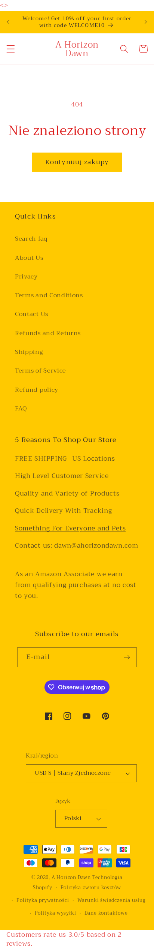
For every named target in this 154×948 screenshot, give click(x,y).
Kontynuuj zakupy (77, 162)
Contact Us (31, 314)
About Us (29, 258)
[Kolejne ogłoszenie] (146, 22)
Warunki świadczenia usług (111, 900)
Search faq (31, 239)
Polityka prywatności (42, 900)
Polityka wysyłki (55, 913)
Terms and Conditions (49, 295)
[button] (10, 48)
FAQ (21, 408)
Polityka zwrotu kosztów (91, 888)
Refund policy (36, 390)
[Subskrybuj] (126, 657)
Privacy (26, 276)
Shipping (29, 352)
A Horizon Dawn (72, 877)
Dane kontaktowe (106, 913)
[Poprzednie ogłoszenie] (8, 22)
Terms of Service (40, 370)
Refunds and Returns (48, 333)
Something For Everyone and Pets (70, 528)
